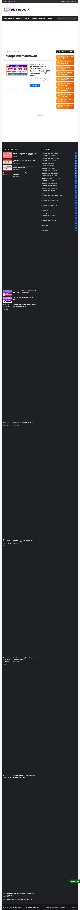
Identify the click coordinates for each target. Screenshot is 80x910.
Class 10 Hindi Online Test (48, 193)
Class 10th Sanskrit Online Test (50, 228)
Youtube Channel (64, 1)
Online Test (73, 1)
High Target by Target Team (32, 907)
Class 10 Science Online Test (49, 175)
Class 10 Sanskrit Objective (67, 79)
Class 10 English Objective (66, 84)
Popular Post (45, 225)
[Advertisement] (40, 35)
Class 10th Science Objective (49, 183)
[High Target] (22, 9)
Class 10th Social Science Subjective (51, 153)
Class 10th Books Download (49, 220)
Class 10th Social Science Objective (51, 158)
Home (5, 18)
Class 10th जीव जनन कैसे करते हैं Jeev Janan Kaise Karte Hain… (18, 899)
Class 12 (35, 18)
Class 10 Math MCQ (47, 210)
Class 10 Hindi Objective (66, 62)
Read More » (35, 85)
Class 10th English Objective (49, 168)
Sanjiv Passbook (46, 198)
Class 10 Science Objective (66, 73)
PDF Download (46, 223)
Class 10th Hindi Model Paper (49, 205)
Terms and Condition (71, 907)
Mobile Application (46, 18)
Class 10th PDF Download (48, 203)
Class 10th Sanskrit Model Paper (50, 208)
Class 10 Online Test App (66, 106)
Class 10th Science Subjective (49, 155)
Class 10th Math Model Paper (49, 215)
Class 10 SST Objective (65, 68)
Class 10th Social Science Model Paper (52, 195)
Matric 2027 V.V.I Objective (67, 57)
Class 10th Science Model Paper (50, 173)
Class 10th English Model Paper (50, 200)
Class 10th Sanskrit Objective (49, 188)
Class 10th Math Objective (48, 190)
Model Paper (27, 18)
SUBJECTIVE (19, 18)
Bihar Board (45, 230)
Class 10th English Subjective (49, 170)
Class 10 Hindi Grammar (66, 89)
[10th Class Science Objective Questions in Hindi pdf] (7, 300)
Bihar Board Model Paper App (67, 100)
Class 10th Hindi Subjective (49, 160)
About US (48, 907)
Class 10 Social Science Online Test (51, 178)
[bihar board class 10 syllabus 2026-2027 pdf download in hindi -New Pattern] (7, 293)
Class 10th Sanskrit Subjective (49, 185)
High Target (33, 64)
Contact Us (55, 907)
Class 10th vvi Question (48, 180)
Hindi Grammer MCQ (47, 218)
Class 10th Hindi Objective (48, 163)
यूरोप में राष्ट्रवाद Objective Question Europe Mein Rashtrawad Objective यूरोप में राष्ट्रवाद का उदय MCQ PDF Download (40, 71)
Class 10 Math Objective (66, 95)
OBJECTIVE (11, 18)
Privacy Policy (62, 907)
